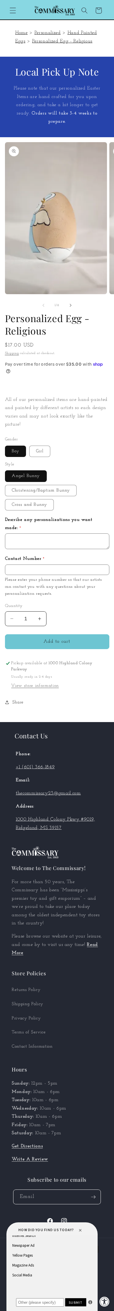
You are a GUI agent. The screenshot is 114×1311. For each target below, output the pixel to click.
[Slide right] (70, 305)
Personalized (47, 33)
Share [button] (18, 702)
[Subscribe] (93, 1197)
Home (21, 33)
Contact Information (32, 1046)
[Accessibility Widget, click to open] (104, 1301)
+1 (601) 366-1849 (35, 767)
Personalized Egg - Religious (62, 41)
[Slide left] (43, 305)
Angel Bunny (26, 476)
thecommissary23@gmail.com (48, 793)
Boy (15, 451)
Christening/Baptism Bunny (41, 490)
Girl (40, 451)
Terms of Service (29, 1032)
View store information (35, 685)
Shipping (12, 353)
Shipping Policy (27, 1004)
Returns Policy (26, 989)
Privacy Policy (26, 1018)
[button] (13, 10)
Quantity (14, 606)
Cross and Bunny (29, 504)
